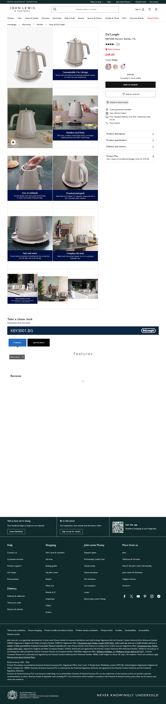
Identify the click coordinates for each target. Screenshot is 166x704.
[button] (18, 342)
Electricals (57, 18)
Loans (86, 592)
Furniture (45, 18)
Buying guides (51, 566)
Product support (14, 566)
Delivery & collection (16, 596)
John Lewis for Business (132, 572)
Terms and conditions (16, 630)
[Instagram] (151, 597)
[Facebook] (124, 597)
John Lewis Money (123, 2)
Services (49, 559)
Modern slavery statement (87, 630)
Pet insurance (90, 579)
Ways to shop (96, 2)
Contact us (12, 552)
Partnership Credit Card (94, 559)
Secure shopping (35, 630)
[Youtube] (138, 597)
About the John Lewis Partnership (137, 566)
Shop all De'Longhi (57, 24)
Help (108, 2)
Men (20, 18)
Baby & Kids (70, 18)
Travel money (89, 566)
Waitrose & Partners (131, 559)
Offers (48, 605)
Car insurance (89, 585)
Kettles (40, 24)
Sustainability (130, 630)
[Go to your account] (143, 9)
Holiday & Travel (112, 18)
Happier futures (129, 579)
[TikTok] (158, 597)
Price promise (13, 579)
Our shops (11, 572)
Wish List (50, 585)
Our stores (154, 2)
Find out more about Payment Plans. (21, 657)
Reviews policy (13, 634)
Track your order (14, 602)
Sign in (138, 9)
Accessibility (144, 630)
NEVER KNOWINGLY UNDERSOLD (22, 2)
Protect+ (126, 585)
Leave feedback (16, 531)
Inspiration (50, 599)
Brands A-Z (51, 592)
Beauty (81, 18)
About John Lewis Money (95, 599)
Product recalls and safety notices (58, 630)
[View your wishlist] (149, 9)
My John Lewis (140, 2)
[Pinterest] (145, 597)
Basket (49, 579)
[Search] (55, 9)
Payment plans (90, 552)
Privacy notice (107, 630)
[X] (131, 597)
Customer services (15, 559)
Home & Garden (31, 18)
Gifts (124, 18)
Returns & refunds (15, 609)
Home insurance (91, 572)
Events (49, 612)
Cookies (118, 630)
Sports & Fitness (94, 18)
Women (10, 18)
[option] (108, 67)
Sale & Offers (153, 18)
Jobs (124, 552)
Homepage (11, 24)
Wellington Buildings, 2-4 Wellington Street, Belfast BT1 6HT (120, 652)
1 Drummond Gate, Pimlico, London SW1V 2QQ (95, 643)
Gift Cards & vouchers (55, 552)
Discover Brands (137, 18)
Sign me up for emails (71, 531)
